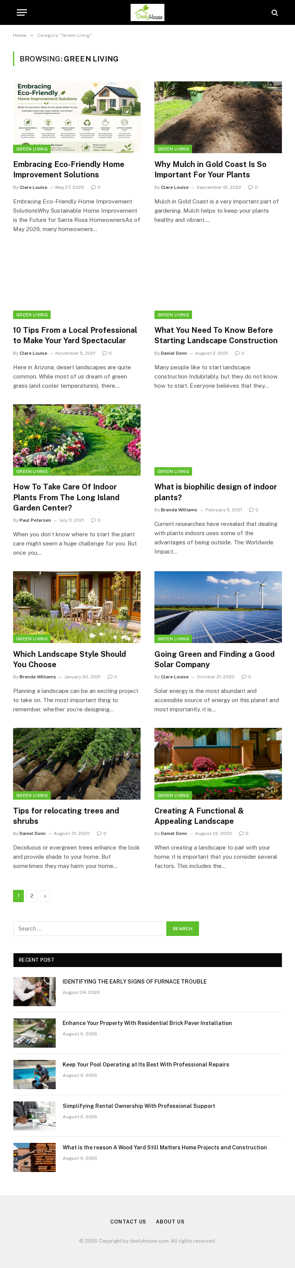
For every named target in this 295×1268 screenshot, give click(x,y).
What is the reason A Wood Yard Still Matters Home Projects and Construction (165, 1147)
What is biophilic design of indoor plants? (215, 492)
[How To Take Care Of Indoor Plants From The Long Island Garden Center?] (77, 440)
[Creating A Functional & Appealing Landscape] (218, 764)
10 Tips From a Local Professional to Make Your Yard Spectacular (75, 335)
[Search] (274, 12)
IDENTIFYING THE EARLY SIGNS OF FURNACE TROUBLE (135, 982)
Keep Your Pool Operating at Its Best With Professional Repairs (146, 1064)
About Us (170, 1222)
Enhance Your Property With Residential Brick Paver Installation (147, 1023)
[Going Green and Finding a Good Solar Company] (218, 607)
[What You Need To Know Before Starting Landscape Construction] (218, 283)
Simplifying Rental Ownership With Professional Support (139, 1106)
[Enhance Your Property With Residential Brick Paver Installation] (34, 1033)
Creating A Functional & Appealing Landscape (199, 816)
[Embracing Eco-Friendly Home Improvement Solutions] (77, 117)
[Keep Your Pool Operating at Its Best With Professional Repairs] (34, 1074)
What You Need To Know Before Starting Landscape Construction (216, 335)
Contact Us (128, 1222)
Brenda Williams (179, 509)
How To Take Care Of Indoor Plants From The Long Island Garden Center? (66, 497)
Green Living (32, 149)
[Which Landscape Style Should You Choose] (77, 607)
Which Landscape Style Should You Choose (69, 659)
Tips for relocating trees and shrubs (66, 816)
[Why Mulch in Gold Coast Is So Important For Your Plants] (218, 117)
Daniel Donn (174, 353)
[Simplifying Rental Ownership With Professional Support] (34, 1116)
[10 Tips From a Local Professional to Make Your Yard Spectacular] (77, 283)
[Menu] (22, 12)
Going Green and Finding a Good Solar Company (214, 659)
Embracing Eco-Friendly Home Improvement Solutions (68, 169)
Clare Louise (33, 187)
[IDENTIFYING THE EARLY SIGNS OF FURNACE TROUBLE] (34, 991)
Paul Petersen (35, 520)
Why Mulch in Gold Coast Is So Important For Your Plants (210, 169)
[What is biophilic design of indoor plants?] (218, 440)
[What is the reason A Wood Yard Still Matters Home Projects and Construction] (34, 1157)
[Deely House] (148, 12)
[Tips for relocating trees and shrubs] (77, 764)
